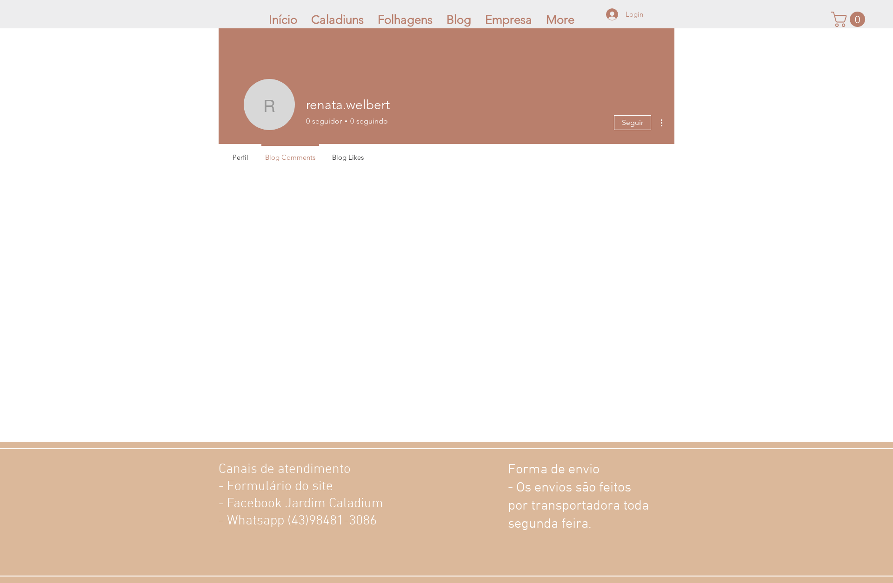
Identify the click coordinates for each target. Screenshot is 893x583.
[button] (850, 19)
